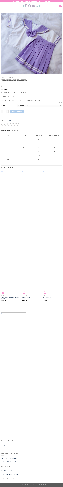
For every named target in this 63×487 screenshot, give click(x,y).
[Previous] (1, 237)
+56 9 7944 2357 (6, 470)
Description (5, 130)
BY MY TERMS (43, 485)
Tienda (3, 449)
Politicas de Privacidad (8, 461)
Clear (60, 102)
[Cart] (60, 6)
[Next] (61, 237)
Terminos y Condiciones (9, 458)
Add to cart (17, 111)
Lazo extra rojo (47, 297)
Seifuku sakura (26, 297)
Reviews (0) (14, 130)
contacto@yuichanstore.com (10, 474)
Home (3, 77)
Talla (3, 105)
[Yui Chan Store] (31, 6)
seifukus (10, 77)
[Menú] (2, 6)
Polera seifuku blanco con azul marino (10, 297)
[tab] (5, 130)
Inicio (3, 445)
